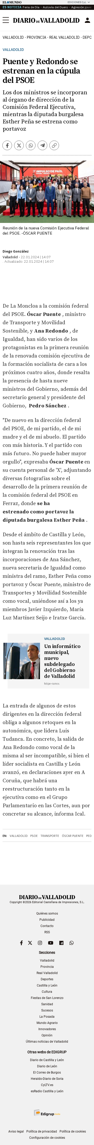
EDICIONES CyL (77, 2)
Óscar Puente (73, 836)
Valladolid (13, 37)
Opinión (47, 1035)
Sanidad (47, 1004)
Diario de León (47, 1066)
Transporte (49, 836)
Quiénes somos (47, 913)
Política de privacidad (41, 1131)
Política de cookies (73, 1131)
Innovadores (47, 1029)
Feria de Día (31, 7)
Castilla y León (47, 985)
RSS (47, 932)
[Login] (87, 20)
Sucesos (47, 1010)
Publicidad (47, 920)
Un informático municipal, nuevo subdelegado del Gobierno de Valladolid (62, 661)
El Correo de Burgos (47, 1072)
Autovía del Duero (55, 7)
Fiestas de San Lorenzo (47, 998)
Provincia (36, 37)
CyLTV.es (47, 1085)
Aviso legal (16, 1131)
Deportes (47, 979)
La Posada (47, 1016)
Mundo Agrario (47, 1023)
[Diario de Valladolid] (46, 20)
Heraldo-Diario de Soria (47, 1079)
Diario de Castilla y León (47, 1060)
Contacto (47, 926)
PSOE (34, 836)
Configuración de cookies (47, 1138)
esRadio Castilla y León (47, 1091)
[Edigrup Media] (47, 1112)
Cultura (47, 992)
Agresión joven (81, 7)
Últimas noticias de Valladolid (47, 1041)
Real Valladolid (64, 37)
